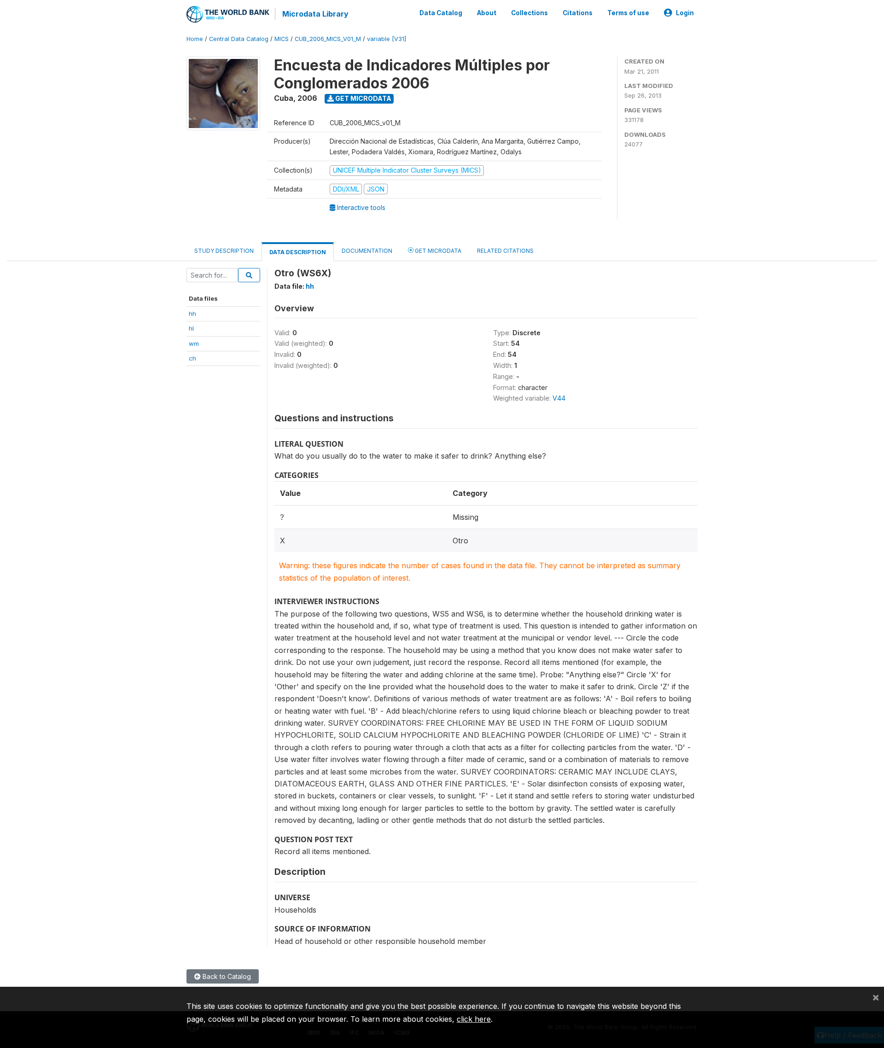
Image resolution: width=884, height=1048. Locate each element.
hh (192, 313)
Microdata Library (315, 13)
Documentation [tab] (367, 250)
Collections (529, 13)
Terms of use (628, 13)
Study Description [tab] (224, 250)
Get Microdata (362, 98)
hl (191, 328)
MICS (281, 38)
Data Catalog (440, 13)
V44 (558, 398)
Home (194, 38)
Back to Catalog (226, 976)
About (486, 13)
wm (194, 343)
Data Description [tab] (297, 252)
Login (685, 13)
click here (474, 1019)
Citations (578, 13)
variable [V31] (386, 38)
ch (192, 358)
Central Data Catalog (238, 38)
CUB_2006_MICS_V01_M (328, 38)
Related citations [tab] (505, 250)
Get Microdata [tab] (437, 250)
